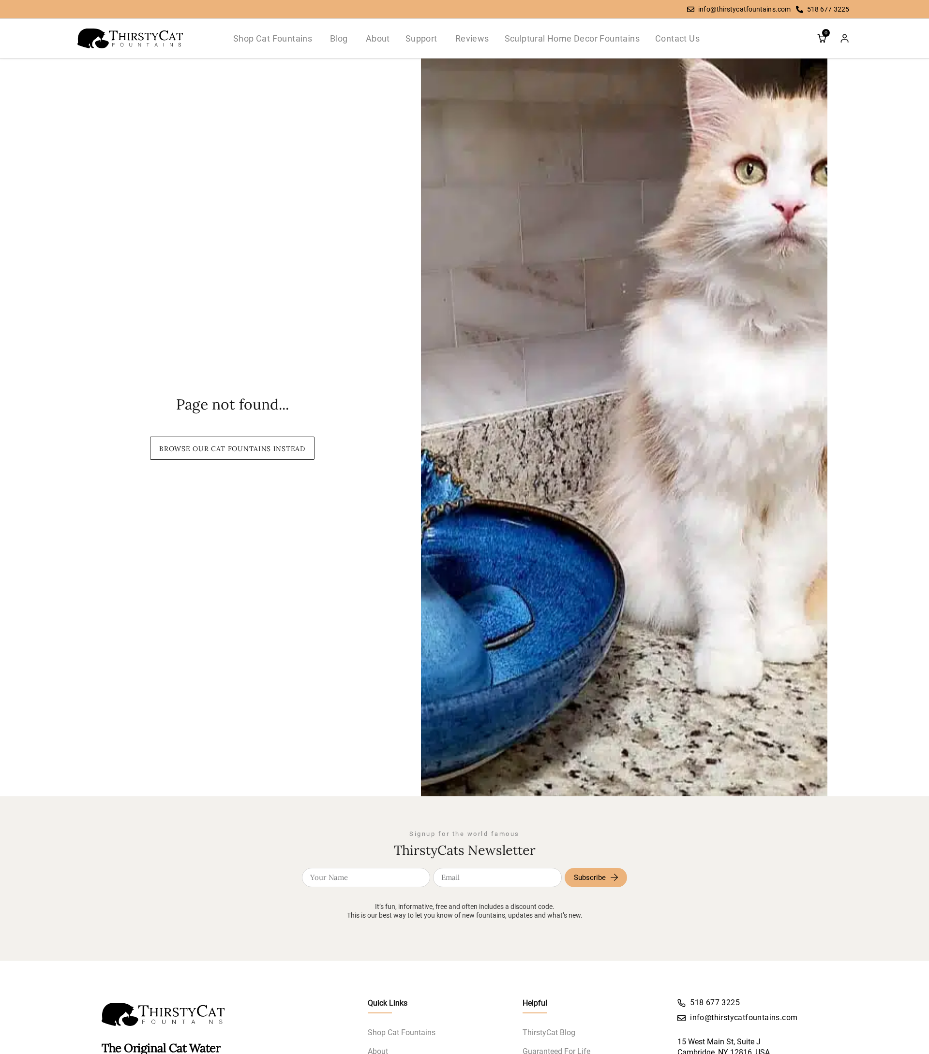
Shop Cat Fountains (401, 1032)
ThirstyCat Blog (549, 1032)
